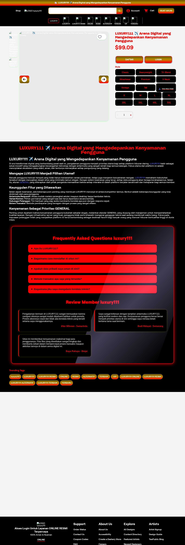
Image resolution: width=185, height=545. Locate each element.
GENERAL (24, 182)
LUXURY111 (155, 163)
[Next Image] (104, 79)
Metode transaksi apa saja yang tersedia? (58, 279)
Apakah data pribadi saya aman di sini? (56, 268)
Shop (18, 10)
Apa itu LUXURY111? (46, 248)
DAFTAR (129, 59)
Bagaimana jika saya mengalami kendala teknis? (62, 289)
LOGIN (158, 59)
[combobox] (83, 11)
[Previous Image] (24, 79)
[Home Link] (33, 11)
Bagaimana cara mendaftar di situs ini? (56, 258)
